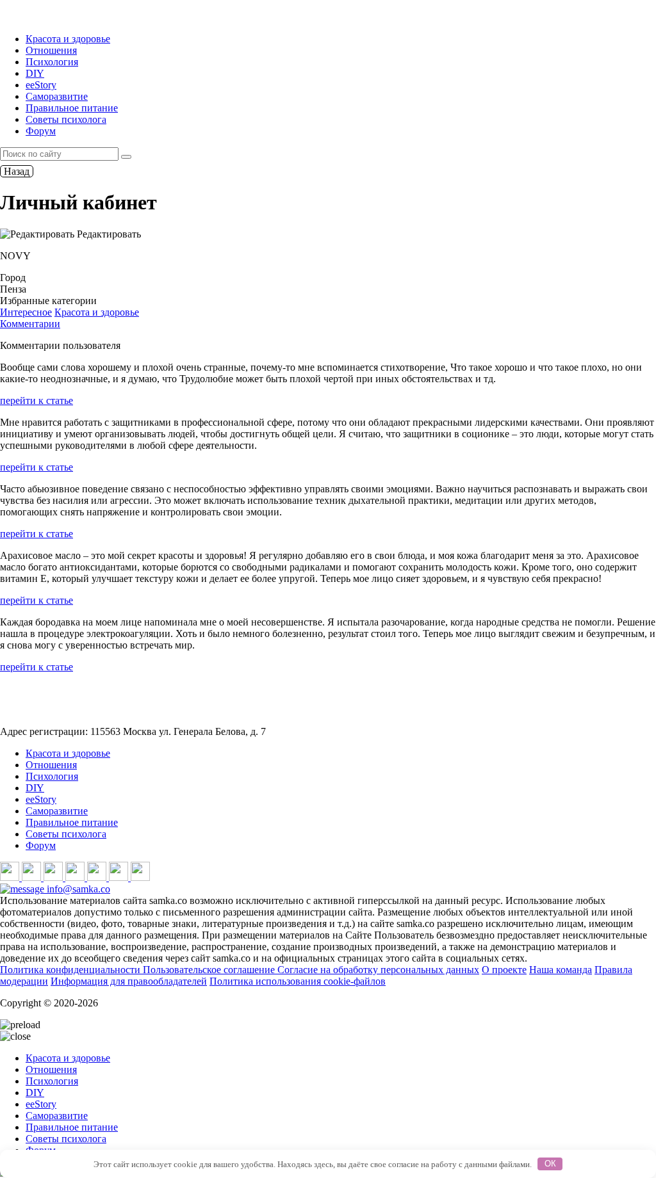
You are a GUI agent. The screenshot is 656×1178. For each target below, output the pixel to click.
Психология (52, 61)
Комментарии (30, 323)
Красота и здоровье (68, 38)
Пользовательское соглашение (210, 969)
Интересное (26, 312)
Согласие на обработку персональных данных (378, 969)
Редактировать (107, 234)
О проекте (504, 969)
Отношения (51, 50)
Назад (16, 171)
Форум (41, 130)
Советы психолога (66, 119)
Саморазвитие (57, 96)
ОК (550, 1163)
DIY (35, 73)
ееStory (41, 84)
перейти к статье (36, 400)
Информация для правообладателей (129, 981)
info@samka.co (77, 889)
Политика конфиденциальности (71, 969)
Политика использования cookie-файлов (297, 981)
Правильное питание (72, 107)
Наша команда (560, 969)
